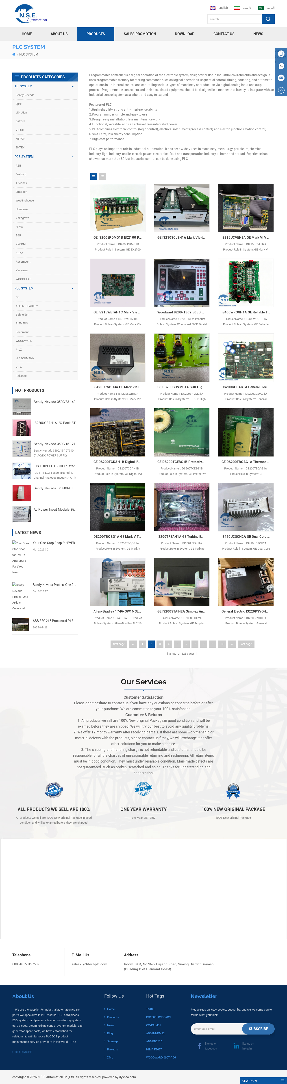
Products (113, 1017)
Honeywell (22, 209)
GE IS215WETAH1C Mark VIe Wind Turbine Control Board (119, 312)
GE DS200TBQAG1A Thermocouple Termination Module (248, 462)
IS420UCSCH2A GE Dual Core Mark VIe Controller (248, 537)
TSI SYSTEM (23, 86)
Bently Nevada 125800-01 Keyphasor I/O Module (56, 488)
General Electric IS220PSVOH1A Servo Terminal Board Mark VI (248, 611)
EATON (20, 121)
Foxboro (21, 174)
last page (246, 644)
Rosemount (23, 261)
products (96, 34)
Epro (19, 103)
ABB (18, 165)
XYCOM (21, 244)
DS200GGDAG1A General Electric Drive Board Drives (248, 387)
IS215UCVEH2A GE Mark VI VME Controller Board (248, 238)
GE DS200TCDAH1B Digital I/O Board (119, 462)
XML (110, 1057)
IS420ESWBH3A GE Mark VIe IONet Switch (119, 387)
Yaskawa (22, 270)
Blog (110, 1033)
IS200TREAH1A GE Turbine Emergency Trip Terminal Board (183, 537)
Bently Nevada (25, 95)
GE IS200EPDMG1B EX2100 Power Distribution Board (119, 238)
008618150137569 (25, 964)
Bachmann (22, 332)
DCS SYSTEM (24, 157)
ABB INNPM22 (155, 1033)
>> (232, 644)
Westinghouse (25, 200)
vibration (21, 112)
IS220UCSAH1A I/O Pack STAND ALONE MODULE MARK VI (56, 423)
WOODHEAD (24, 279)
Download (185, 34)
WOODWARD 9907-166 (161, 1057)
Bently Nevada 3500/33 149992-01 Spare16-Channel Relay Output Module (56, 402)
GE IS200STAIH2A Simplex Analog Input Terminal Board (183, 611)
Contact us (224, 34)
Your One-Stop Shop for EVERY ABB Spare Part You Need (55, 543)
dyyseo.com (127, 1077)
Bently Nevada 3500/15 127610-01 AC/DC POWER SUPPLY (56, 444)
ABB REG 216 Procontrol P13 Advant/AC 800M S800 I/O (55, 621)
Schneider (22, 314)
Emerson (21, 191)
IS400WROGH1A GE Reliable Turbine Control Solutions (248, 312)
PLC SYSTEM (28, 54)
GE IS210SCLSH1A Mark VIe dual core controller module (183, 238)
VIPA (19, 367)
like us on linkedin (248, 1046)
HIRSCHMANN (25, 358)
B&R (18, 235)
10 (222, 644)
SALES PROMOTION (140, 34)
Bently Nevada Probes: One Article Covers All (55, 585)
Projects (112, 1049)
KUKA (19, 253)
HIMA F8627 (154, 1049)
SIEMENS (22, 323)
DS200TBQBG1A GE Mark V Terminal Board (119, 537)
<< (133, 644)
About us (59, 34)
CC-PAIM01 (153, 1025)
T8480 (150, 1009)
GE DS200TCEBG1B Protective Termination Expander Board (183, 462)
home (27, 34)
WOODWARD (24, 341)
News (258, 34)
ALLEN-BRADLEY (27, 306)
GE (17, 297)
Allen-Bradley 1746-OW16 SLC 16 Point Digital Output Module (119, 611)
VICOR (20, 130)
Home (111, 1009)
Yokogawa (22, 218)
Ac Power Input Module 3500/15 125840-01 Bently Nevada (56, 510)
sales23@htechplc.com (89, 964)
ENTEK (20, 147)
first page (119, 644)
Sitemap (112, 1041)
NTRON (20, 138)
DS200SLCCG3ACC (158, 1017)
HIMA (19, 226)
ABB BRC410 (154, 1041)
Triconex (21, 183)
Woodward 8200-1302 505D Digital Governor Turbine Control (183, 312)
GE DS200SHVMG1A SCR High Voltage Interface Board (183, 387)
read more (23, 1052)
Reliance (21, 375)
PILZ (19, 349)
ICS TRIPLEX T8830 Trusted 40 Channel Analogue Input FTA (56, 466)
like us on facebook (211, 1046)
